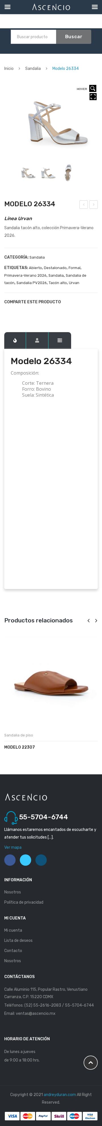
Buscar (73, 36)
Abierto (35, 268)
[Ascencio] (26, 796)
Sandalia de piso (18, 735)
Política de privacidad (23, 902)
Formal (74, 268)
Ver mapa (13, 847)
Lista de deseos (18, 940)
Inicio (9, 68)
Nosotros (12, 892)
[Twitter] (16, 312)
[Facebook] (6, 312)
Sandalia (33, 68)
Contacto (13, 950)
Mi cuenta (13, 930)
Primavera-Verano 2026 (25, 275)
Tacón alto (58, 283)
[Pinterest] (26, 312)
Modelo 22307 (19, 747)
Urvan (74, 283)
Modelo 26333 (84, 205)
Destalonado (55, 268)
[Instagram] (41, 860)
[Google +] (35, 312)
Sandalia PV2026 (31, 283)
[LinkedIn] (45, 312)
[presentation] (88, 621)
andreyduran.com (60, 1094)
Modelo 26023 (94, 205)
